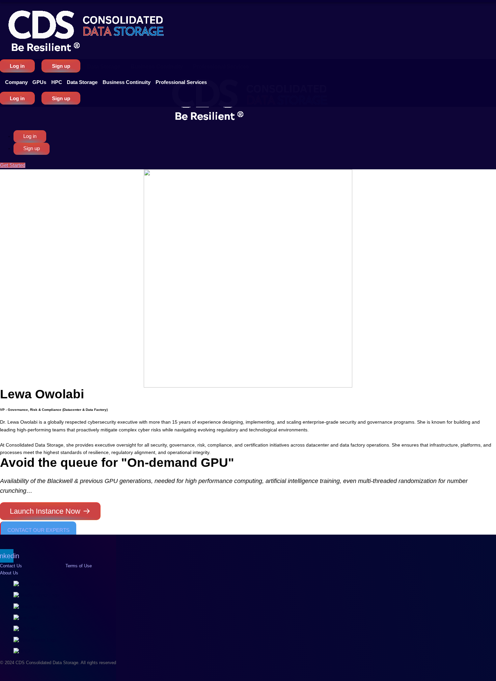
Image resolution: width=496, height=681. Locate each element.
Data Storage (82, 82)
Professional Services (181, 82)
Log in (17, 66)
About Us (9, 572)
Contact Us (11, 565)
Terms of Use (78, 565)
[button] (16, 82)
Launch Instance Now (45, 511)
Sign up (61, 66)
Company (16, 82)
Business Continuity (126, 82)
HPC (56, 82)
